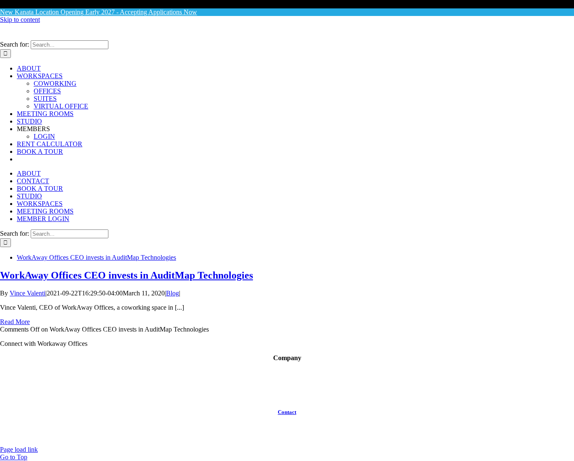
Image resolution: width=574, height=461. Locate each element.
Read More (15, 321)
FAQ (287, 395)
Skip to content (20, 19)
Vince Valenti (27, 293)
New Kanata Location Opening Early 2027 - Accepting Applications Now (98, 12)
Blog (172, 293)
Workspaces (287, 388)
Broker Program (287, 373)
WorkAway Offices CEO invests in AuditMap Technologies (96, 257)
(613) (276, 419)
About (287, 365)
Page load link (19, 449)
